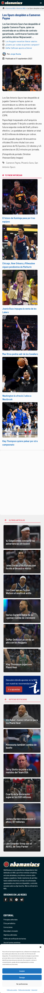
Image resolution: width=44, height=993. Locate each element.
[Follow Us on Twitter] (11, 900)
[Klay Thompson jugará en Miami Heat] (22, 660)
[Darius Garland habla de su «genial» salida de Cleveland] (22, 611)
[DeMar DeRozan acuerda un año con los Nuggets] (22, 636)
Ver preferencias (22, 984)
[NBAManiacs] (12, 3)
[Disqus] (22, 482)
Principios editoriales (10, 919)
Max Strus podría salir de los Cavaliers (20, 354)
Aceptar (22, 971)
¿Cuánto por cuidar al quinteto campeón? (22, 44)
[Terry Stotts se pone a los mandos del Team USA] (22, 765)
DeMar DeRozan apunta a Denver (19, 48)
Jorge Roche (15, 54)
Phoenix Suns (27, 162)
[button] (40, 947)
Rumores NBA (10, 8)
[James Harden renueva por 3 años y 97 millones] (22, 815)
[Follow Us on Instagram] (16, 900)
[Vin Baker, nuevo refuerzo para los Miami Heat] (22, 716)
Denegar (22, 977)
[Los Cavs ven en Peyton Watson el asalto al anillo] (22, 586)
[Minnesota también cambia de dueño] (22, 741)
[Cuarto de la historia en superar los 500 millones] (22, 790)
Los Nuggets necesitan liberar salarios (21, 41)
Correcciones (8, 927)
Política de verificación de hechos (15, 939)
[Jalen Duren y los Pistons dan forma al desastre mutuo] (22, 561)
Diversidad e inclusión (11, 931)
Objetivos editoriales (10, 935)
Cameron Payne (13, 162)
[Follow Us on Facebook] (6, 900)
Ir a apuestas (14, 689)
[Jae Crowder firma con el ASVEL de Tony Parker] (22, 840)
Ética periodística (9, 923)
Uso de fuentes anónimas (12, 942)
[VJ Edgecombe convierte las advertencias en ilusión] (22, 537)
